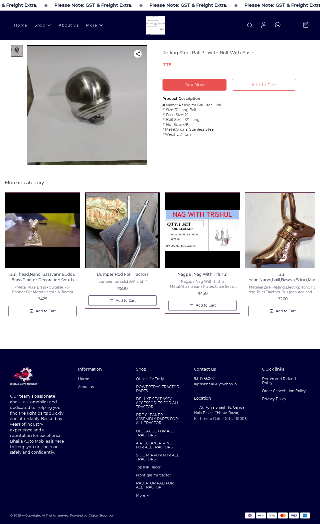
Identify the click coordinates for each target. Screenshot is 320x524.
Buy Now (194, 85)
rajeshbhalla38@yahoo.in (215, 384)
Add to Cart (264, 85)
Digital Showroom (102, 515)
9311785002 (204, 378)
